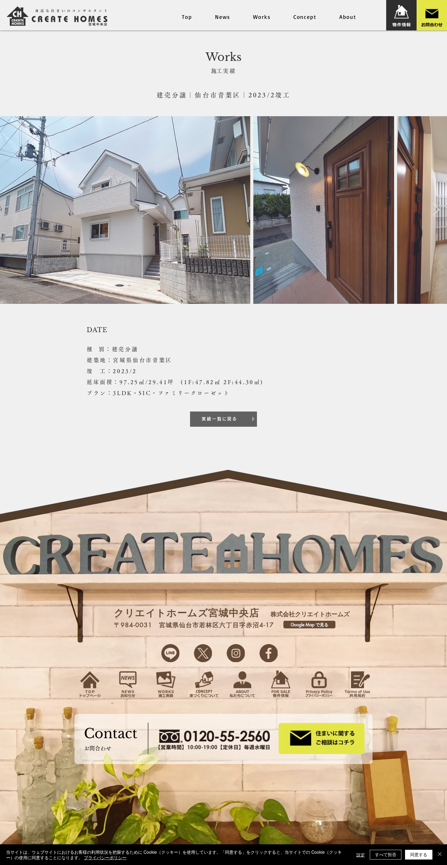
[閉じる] (439, 854)
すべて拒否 (385, 854)
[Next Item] (436, 210)
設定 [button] (360, 855)
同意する (418, 854)
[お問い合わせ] (432, 15)
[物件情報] (401, 15)
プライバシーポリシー (105, 857)
